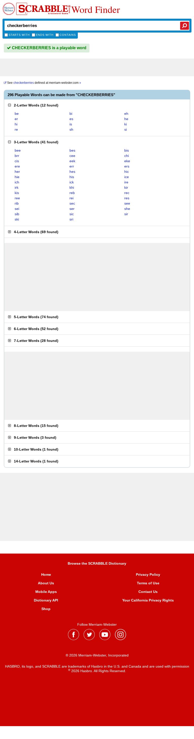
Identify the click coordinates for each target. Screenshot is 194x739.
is (70, 124)
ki (125, 124)
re (16, 129)
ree (17, 198)
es (71, 119)
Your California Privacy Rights (148, 600)
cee (72, 156)
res (126, 198)
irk (16, 187)
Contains (68, 34)
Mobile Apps (46, 592)
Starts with (19, 34)
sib (17, 214)
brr (17, 156)
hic (126, 172)
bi (70, 114)
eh (126, 114)
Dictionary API (46, 600)
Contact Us (148, 592)
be (17, 114)
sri (71, 219)
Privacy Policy (148, 574)
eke (127, 161)
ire (126, 182)
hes (72, 172)
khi (71, 187)
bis (126, 150)
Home (46, 574)
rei (71, 198)
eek (72, 161)
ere (17, 166)
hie (17, 177)
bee (18, 150)
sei (17, 209)
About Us (46, 583)
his (71, 177)
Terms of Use (148, 583)
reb (72, 193)
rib (17, 203)
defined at (44, 83)
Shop (46, 609)
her (17, 172)
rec (126, 193)
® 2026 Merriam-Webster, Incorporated (97, 655)
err (71, 166)
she (127, 209)
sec (72, 203)
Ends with (45, 34)
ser (72, 209)
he (126, 119)
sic (71, 214)
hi (16, 124)
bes (72, 150)
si (125, 129)
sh (71, 129)
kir (126, 187)
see (127, 203)
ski (17, 219)
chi (126, 156)
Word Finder (95, 9)
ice (126, 177)
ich (17, 182)
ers (126, 166)
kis (17, 193)
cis (17, 161)
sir (126, 214)
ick (71, 182)
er (16, 119)
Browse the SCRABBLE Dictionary (97, 563)
